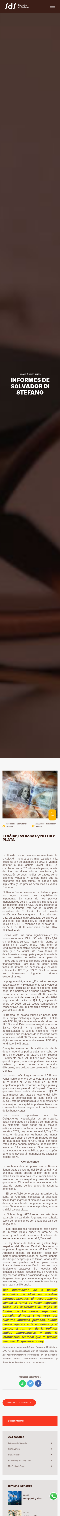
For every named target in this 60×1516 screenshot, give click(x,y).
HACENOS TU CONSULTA (19, 1403)
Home (23, 374)
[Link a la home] (18, 6)
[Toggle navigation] (52, 6)
